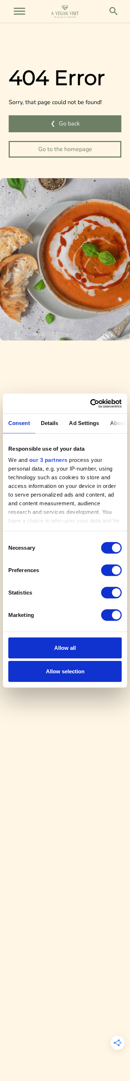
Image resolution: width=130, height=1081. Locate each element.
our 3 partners (48, 460)
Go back (69, 124)
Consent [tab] (19, 423)
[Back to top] (22, 1062)
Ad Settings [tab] (84, 423)
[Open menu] (19, 11)
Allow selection (65, 671)
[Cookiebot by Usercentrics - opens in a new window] (92, 403)
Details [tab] (49, 423)
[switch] (111, 570)
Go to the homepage (65, 149)
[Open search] (113, 11)
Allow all (65, 647)
